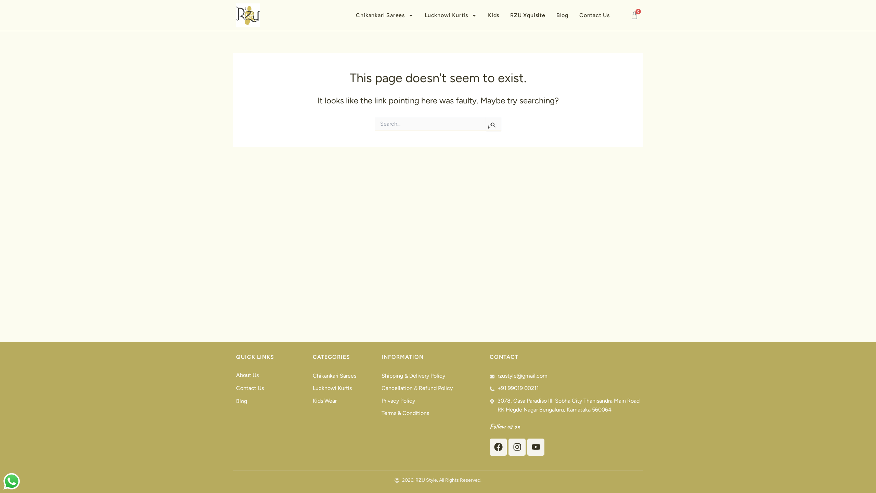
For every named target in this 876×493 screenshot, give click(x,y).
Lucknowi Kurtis (446, 15)
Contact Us (594, 15)
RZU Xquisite (527, 15)
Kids (493, 15)
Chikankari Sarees (380, 15)
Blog (562, 15)
